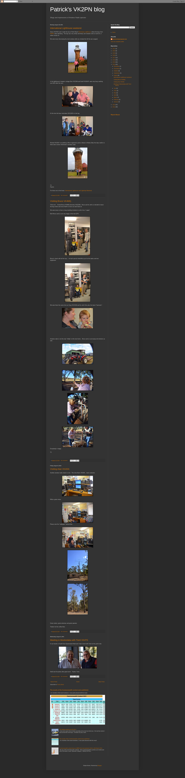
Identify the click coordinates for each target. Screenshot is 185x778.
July (115, 88)
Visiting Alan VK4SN (59, 469)
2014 (114, 64)
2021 (114, 48)
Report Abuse (115, 114)
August (116, 75)
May (115, 93)
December (117, 66)
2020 (114, 50)
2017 (114, 57)
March (115, 97)
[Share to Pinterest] (78, 195)
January (116, 101)
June (115, 90)
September (117, 73)
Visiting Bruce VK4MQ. (61, 201)
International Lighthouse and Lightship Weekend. (78, 190)
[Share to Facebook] (76, 195)
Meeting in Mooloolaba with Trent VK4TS (69, 640)
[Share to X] (75, 195)
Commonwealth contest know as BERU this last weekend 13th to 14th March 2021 (80, 748)
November (117, 68)
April (115, 95)
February (116, 99)
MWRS (52, 33)
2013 (114, 104)
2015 (114, 62)
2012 (114, 107)
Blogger (100, 765)
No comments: (64, 195)
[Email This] (71, 195)
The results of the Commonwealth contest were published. (69, 690)
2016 (114, 60)
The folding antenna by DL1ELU (67, 729)
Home (77, 681)
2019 (114, 53)
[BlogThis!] (73, 195)
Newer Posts (54, 681)
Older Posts (101, 681)
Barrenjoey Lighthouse (85, 32)
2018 (114, 55)
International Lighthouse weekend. (66, 28)
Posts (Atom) (60, 684)
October (116, 71)
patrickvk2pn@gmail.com (120, 39)
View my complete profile (117, 41)
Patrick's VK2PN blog (77, 9)
